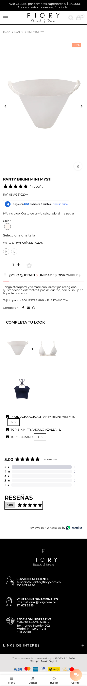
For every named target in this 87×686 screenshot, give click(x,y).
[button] (7, 226)
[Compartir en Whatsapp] (33, 307)
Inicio (6, 32)
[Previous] (8, 106)
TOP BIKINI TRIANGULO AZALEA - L (36, 429)
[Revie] (74, 527)
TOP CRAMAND (22, 437)
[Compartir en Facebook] (23, 307)
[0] (78, 17)
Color (7, 220)
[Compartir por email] (28, 307)
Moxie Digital (49, 661)
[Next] (79, 106)
